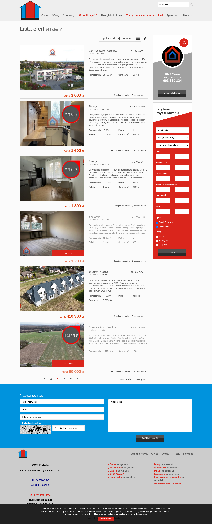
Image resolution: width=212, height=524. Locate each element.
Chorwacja (69, 15)
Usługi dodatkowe (111, 15)
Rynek (159, 218)
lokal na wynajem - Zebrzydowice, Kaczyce (84, 71)
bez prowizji (164, 245)
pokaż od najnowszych (118, 38)
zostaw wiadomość (172, 93)
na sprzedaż (163, 464)
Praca (176, 453)
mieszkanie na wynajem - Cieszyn (84, 127)
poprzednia (125, 379)
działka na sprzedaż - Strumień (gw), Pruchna (84, 348)
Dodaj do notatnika (122, 95)
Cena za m (161, 195)
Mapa (144, 38)
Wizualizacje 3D (88, 15)
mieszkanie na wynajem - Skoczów (84, 237)
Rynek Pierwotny (166, 222)
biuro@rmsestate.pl (172, 77)
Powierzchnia (162, 162)
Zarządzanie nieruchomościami (144, 15)
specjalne (163, 236)
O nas (44, 15)
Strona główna (139, 453)
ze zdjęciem (164, 240)
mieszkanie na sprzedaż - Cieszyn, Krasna (84, 292)
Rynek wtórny (164, 226)
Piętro (158, 206)
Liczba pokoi (161, 173)
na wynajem (119, 464)
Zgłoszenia (173, 15)
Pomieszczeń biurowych (166, 184)
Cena (158, 151)
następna (141, 379)
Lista (138, 38)
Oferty (55, 15)
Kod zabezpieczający (31, 423)
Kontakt (188, 15)
